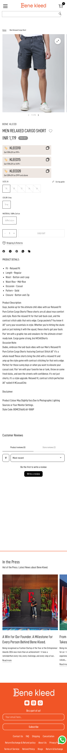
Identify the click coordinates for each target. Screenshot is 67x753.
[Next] (38, 115)
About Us (42, 742)
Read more (7, 660)
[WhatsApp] (24, 251)
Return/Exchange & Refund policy (20, 742)
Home (4, 30)
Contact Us (18, 736)
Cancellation (48, 736)
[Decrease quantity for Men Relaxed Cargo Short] (5, 233)
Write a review (33, 474)
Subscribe (33, 726)
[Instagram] (33, 702)
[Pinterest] (17, 251)
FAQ (27, 736)
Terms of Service (11, 749)
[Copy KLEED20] (48, 171)
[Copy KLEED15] (48, 160)
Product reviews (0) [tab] (18, 447)
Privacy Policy (55, 742)
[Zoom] (58, 41)
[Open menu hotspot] (6, 7)
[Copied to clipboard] (30, 251)
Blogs (40, 749)
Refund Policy (28, 749)
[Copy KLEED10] (48, 148)
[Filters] (5, 458)
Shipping (36, 736)
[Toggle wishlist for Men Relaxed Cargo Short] (50, 131)
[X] (11, 251)
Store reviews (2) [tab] (49, 447)
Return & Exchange (54, 749)
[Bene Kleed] (33, 692)
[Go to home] (33, 5)
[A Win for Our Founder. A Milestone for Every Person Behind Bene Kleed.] (30, 602)
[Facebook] (4, 251)
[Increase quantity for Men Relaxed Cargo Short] (14, 233)
